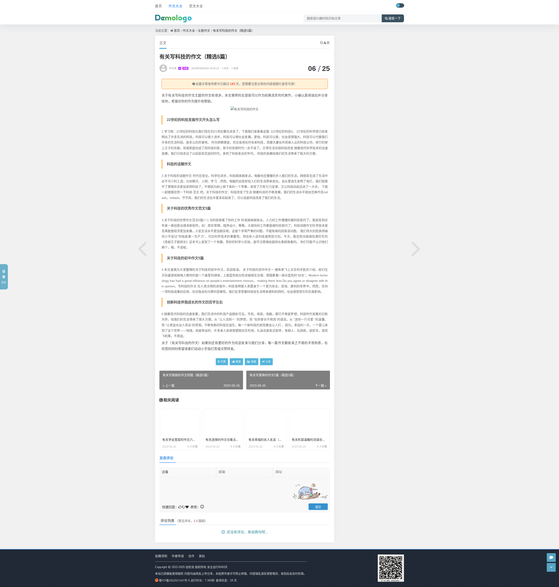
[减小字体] (321, 43)
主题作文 (204, 30)
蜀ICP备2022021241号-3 (174, 580)
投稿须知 (161, 556)
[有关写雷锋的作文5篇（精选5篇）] (416, 248)
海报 (253, 361)
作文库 (178, 68)
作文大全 (176, 6)
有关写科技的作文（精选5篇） (233, 30)
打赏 (223, 361)
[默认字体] (325, 43)
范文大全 (196, 6)
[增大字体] (328, 43)
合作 (191, 556)
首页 (158, 6)
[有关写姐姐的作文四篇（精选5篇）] (143, 248)
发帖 (202, 556)
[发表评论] (551, 557)
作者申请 (178, 556)
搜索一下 (394, 18)
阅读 (238, 361)
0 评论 (224, 68)
